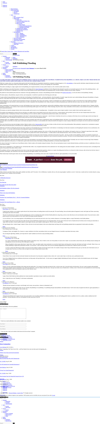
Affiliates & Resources (18, 43)
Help (12, 15)
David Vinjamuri (39, 89)
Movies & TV (8, 70)
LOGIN (12, 49)
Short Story (7, 63)
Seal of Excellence (18, 38)
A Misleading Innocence (5, 177)
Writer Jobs (16, 44)
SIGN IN (2, 379)
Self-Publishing (17, 32)
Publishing (7, 75)
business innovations (66, 92)
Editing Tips (19, 19)
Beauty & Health (9, 69)
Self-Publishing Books (24, 164)
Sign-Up (15, 12)
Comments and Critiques (21, 28)
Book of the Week (15, 10)
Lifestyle (4, 68)
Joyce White (5, 264)
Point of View (19, 23)
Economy (7, 58)
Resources (13, 41)
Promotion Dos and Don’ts (22, 29)
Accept (53, 395)
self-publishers (70, 83)
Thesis (30, 164)
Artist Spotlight (8, 59)
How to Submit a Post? (19, 17)
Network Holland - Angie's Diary (16, 393)
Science (7, 66)
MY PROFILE (14, 47)
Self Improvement (16, 164)
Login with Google (4, 304)
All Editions (16, 11)
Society (4, 64)
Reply (4, 226)
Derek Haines (6, 209)
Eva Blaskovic (6, 283)
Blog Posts (2, 164)
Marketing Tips (19, 30)
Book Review (8, 76)
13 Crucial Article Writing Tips (23, 21)
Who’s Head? (22, 24)
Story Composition (5, 344)
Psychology (5, 67)
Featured (4, 56)
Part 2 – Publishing (20, 34)
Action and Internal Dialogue (25, 25)
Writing (4, 74)
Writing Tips (34, 164)
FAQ (15, 16)
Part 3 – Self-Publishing (21, 35)
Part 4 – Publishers (20, 36)
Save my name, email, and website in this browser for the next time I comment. (18, 331)
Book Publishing (8, 164)
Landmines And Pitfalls (24, 27)
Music (6, 72)
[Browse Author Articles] (6, 168)
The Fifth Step (3, 182)
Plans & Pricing (14, 8)
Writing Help (16, 18)
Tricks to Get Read (20, 22)
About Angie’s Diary (18, 40)
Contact (12, 45)
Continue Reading (4, 163)
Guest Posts (13, 46)
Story (4, 61)
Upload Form (16, 13)
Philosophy (7, 57)
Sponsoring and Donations (19, 39)
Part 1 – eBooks (19, 33)
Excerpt (7, 62)
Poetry (4, 73)
